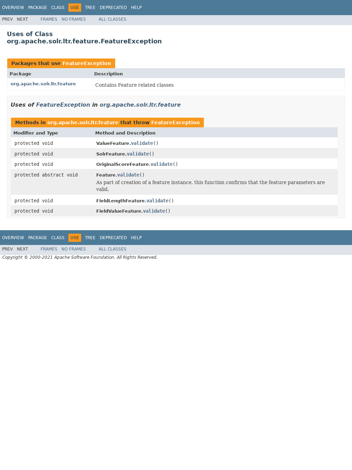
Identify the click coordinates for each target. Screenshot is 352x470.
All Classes (112, 19)
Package (37, 7)
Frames (49, 19)
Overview (13, 7)
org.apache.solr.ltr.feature (43, 83)
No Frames (74, 19)
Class (58, 7)
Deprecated (113, 7)
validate (142, 143)
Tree (90, 7)
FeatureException (87, 63)
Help (136, 7)
